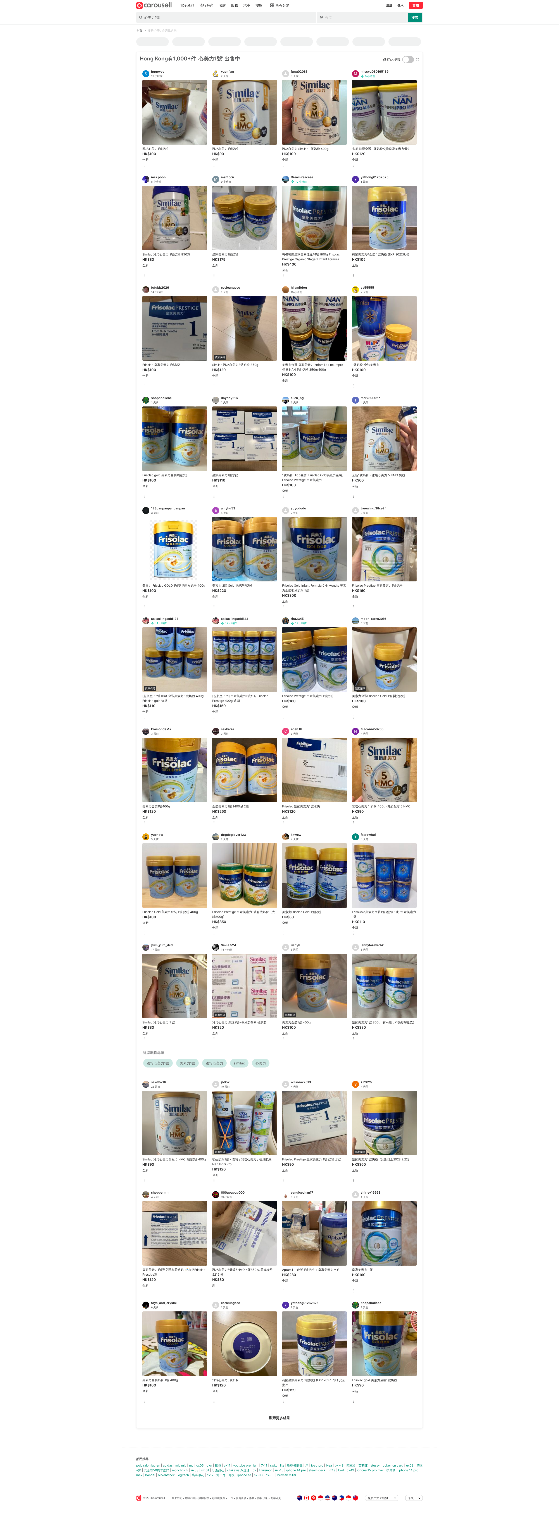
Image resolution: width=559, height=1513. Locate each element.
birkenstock (166, 1475)
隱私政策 (262, 1498)
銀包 (218, 1465)
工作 (230, 1498)
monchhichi (180, 1470)
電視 (231, 1475)
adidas (168, 1465)
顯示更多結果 (279, 1418)
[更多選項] (144, 165)
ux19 (331, 1470)
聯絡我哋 (190, 1498)
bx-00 (270, 1475)
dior (209, 1465)
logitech (183, 1475)
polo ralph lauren (148, 1465)
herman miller (286, 1475)
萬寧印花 (198, 1475)
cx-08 (258, 1475)
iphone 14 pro (296, 1470)
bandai (150, 1475)
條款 (251, 1498)
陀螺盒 (351, 1465)
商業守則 (276, 1498)
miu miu (180, 1465)
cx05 (200, 1465)
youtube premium (245, 1465)
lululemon (265, 1470)
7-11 (264, 1465)
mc (191, 1465)
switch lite (277, 1465)
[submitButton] (415, 17)
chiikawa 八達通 (238, 1470)
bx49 (350, 1470)
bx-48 (339, 1465)
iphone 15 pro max (370, 1470)
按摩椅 (391, 1470)
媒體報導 (203, 1498)
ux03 (194, 1470)
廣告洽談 (241, 1498)
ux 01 (205, 1470)
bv (254, 1470)
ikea (329, 1465)
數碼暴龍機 (294, 1465)
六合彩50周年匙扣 (156, 1470)
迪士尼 (221, 1475)
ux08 (410, 1465)
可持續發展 (218, 1498)
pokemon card (393, 1465)
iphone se (244, 1475)
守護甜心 (218, 1470)
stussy (375, 1465)
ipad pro (317, 1465)
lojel (341, 1470)
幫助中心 (177, 1498)
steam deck (317, 1470)
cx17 (210, 1475)
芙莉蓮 (363, 1465)
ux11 (227, 1465)
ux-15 (279, 1470)
